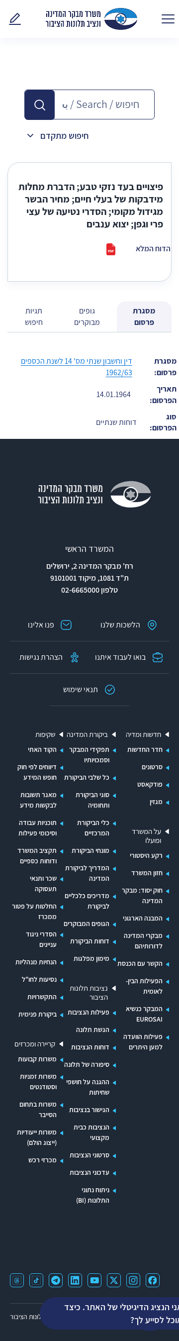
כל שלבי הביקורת (86, 777)
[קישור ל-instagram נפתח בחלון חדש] (133, 1280)
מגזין (156, 801)
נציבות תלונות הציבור (89, 993)
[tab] (144, 317)
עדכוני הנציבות (89, 1172)
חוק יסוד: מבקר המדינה (142, 895)
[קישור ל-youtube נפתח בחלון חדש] (94, 1280)
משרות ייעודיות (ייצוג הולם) (37, 1137)
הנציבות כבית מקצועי (91, 1132)
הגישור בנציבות (89, 1109)
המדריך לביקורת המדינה (87, 873)
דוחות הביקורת (89, 940)
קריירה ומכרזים (34, 1043)
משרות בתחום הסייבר (38, 1109)
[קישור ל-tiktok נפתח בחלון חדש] (36, 1280)
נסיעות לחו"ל (39, 979)
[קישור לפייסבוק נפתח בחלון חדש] (152, 1280)
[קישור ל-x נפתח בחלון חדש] (113, 1280)
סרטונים (152, 766)
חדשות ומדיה (143, 734)
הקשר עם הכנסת (140, 963)
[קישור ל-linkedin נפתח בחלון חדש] (75, 1280)
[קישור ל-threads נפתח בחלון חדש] (16, 1280)
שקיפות (45, 734)
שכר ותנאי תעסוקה (43, 883)
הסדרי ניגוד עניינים (41, 939)
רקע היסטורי (146, 855)
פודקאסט (150, 784)
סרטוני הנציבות (89, 1154)
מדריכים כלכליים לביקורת (87, 901)
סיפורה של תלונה (86, 1064)
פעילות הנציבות (88, 1012)
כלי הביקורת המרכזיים (93, 827)
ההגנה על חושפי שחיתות (87, 1087)
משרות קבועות (37, 1058)
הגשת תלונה (92, 1029)
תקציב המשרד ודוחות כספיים (37, 855)
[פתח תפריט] (168, 18)
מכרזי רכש (42, 1159)
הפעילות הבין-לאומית (144, 986)
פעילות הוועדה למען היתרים (143, 1041)
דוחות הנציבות (90, 1046)
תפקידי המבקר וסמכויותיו (89, 754)
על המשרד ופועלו (146, 836)
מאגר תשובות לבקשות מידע (38, 800)
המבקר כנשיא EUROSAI (144, 1014)
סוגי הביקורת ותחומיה (92, 800)
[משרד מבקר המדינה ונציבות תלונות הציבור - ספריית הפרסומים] (91, 19)
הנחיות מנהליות (36, 961)
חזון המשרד (147, 872)
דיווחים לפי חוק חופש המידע (37, 772)
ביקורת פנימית (37, 1014)
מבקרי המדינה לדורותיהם (143, 940)
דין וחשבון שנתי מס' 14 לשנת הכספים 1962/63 (76, 367)
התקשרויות (42, 996)
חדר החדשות (145, 749)
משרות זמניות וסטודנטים (38, 1081)
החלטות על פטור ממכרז (34, 911)
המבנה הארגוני (143, 918)
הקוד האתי (42, 749)
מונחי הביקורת (90, 850)
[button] (40, 105)
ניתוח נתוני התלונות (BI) (92, 1195)
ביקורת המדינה (87, 734)
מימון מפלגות (91, 958)
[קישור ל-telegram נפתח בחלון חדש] (55, 1280)
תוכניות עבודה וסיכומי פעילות (37, 827)
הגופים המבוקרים (86, 923)
